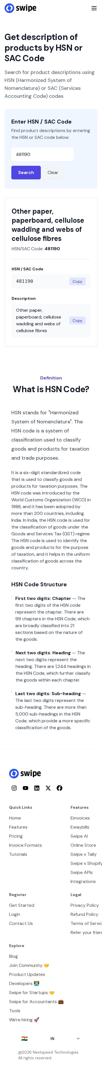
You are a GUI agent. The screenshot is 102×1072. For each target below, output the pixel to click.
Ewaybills (80, 827)
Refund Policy (84, 914)
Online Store (83, 845)
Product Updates (27, 974)
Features (18, 827)
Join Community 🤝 (29, 965)
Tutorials (18, 854)
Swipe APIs (82, 872)
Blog (13, 956)
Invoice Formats (25, 845)
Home (15, 818)
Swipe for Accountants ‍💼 (36, 1002)
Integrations (83, 881)
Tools (14, 1011)
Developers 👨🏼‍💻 (24, 983)
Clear (53, 172)
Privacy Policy (85, 905)
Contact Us (21, 923)
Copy (77, 281)
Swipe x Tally (84, 854)
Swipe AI (79, 836)
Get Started (21, 905)
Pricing (16, 836)
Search (26, 172)
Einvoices (80, 818)
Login (14, 914)
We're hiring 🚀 (24, 1020)
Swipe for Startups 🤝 (32, 992)
